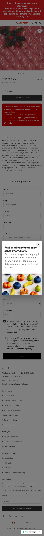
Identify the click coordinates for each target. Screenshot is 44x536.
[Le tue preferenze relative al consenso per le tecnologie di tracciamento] (31, 532)
